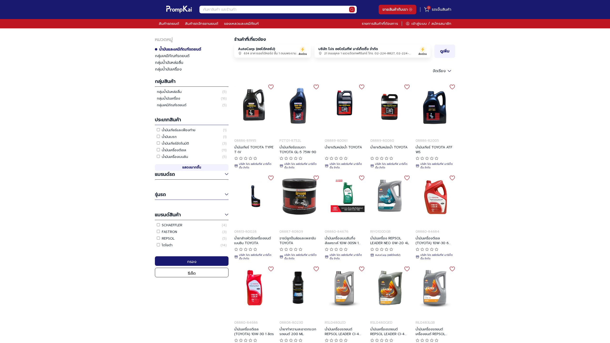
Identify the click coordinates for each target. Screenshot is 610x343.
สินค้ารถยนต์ (169, 23)
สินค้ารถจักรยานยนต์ (201, 23)
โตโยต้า (167, 245)
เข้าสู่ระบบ (419, 23)
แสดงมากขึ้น (191, 167)
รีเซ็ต (192, 273)
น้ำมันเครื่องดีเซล (174, 150)
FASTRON (169, 232)
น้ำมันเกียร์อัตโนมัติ (175, 143)
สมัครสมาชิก (441, 23)
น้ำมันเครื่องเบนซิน (175, 157)
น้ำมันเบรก (169, 137)
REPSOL (168, 238)
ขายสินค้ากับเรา (395, 9)
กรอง (191, 262)
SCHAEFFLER (172, 225)
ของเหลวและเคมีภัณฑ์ (241, 23)
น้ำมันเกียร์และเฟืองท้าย (178, 130)
